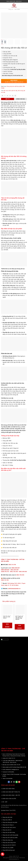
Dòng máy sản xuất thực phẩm (14, 86)
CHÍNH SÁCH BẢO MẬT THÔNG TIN (11, 792)
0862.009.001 (16, 568)
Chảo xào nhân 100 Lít (6, 617)
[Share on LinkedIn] (15, 96)
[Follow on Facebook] (9, 782)
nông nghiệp (4, 513)
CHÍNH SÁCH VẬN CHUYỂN (9, 798)
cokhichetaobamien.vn (14, 588)
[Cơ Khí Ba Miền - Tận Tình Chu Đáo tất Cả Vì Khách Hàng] (14, 5)
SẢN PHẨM (17, 9)
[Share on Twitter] (7, 96)
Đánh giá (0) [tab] (20, 99)
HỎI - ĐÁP (4, 801)
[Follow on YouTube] (19, 782)
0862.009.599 (14, 569)
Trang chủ (10, 9)
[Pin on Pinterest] (13, 96)
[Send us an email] (14, 782)
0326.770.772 (5, 571)
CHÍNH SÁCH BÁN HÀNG (8, 788)
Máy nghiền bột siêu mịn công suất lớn (19, 618)
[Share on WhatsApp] (2, 96)
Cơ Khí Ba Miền (10, 771)
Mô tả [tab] (8, 99)
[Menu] (2, 5)
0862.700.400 (17, 764)
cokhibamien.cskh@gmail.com (12, 769)
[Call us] (16, 782)
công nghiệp (18, 511)
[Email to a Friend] (10, 96)
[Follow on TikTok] (11, 782)
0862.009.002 (5, 569)
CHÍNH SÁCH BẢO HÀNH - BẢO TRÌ (11, 795)
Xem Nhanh (7, 625)
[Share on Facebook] (5, 96)
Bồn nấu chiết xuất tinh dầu (10, 90)
